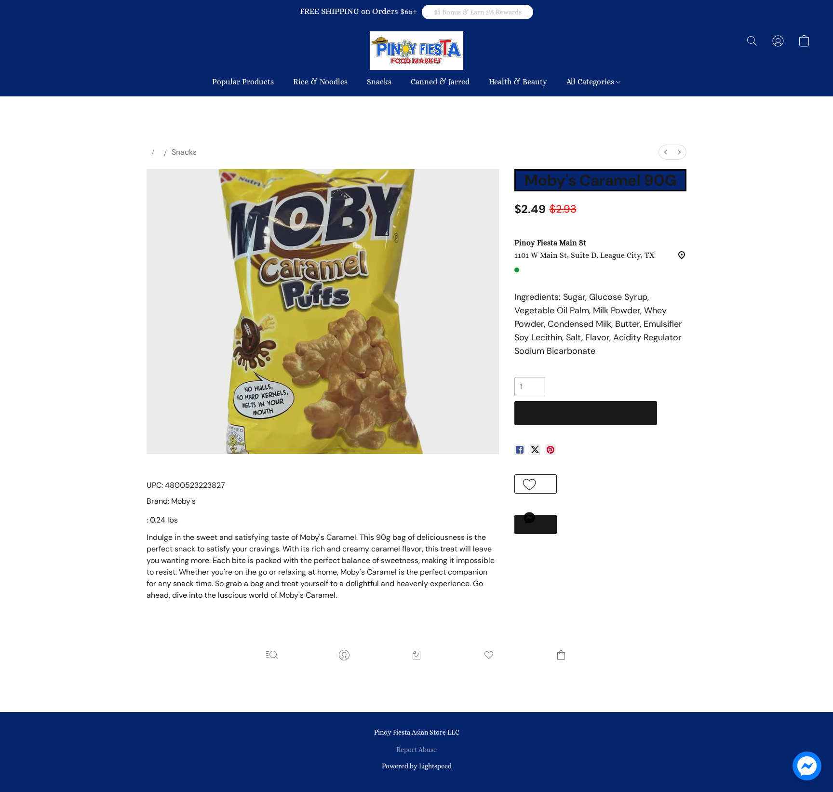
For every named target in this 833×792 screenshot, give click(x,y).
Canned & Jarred (440, 81)
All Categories (591, 81)
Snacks (379, 81)
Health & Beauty (518, 81)
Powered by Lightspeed (417, 766)
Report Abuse (416, 749)
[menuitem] (665, 152)
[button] (477, 12)
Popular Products (243, 81)
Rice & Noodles (320, 81)
